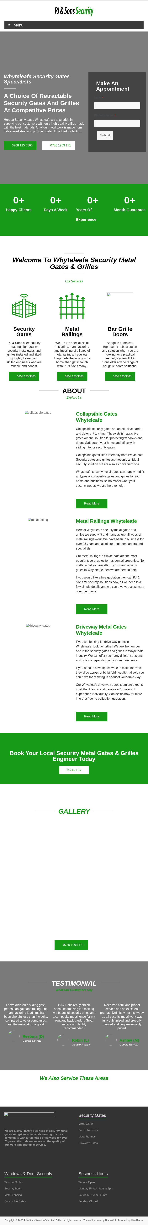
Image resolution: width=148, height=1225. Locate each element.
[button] (74, 1080)
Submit (105, 135)
